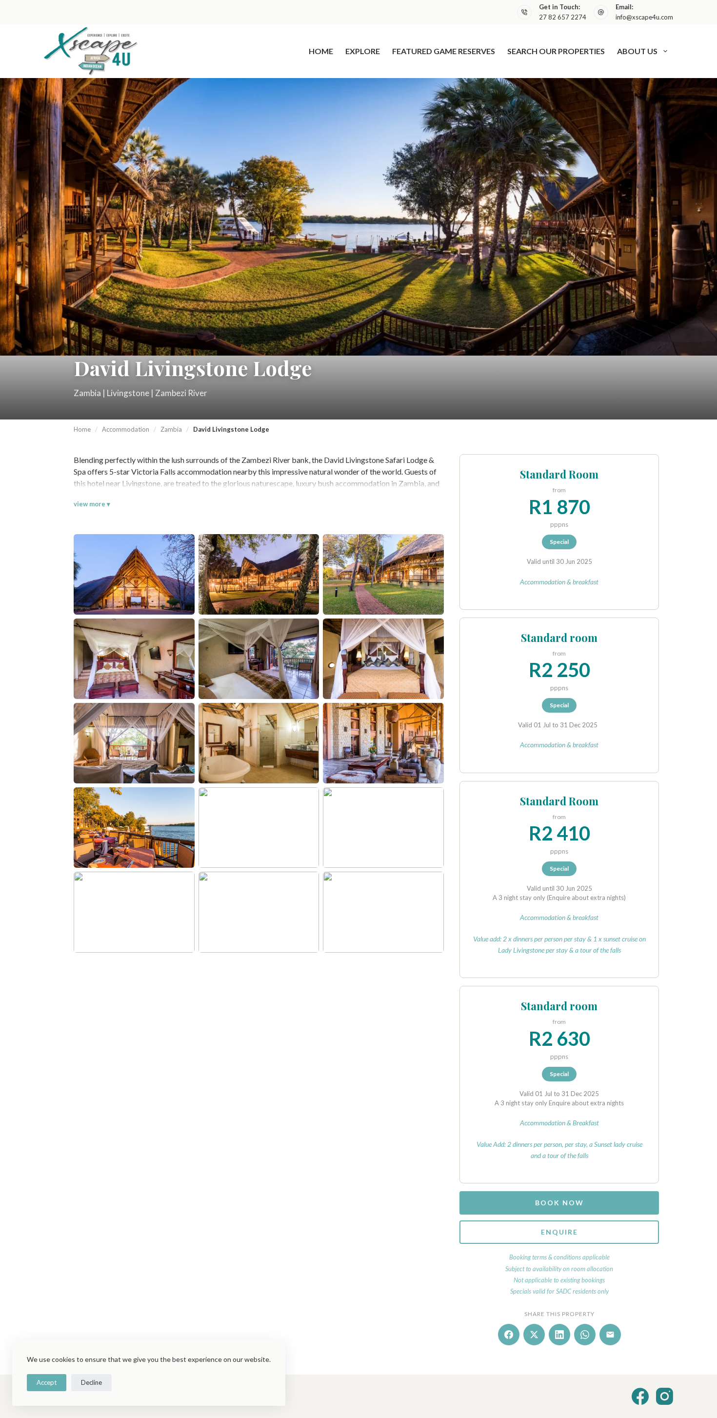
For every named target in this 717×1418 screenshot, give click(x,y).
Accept (47, 1382)
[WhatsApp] (585, 1334)
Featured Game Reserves (443, 51)
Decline (91, 1382)
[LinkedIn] (559, 1334)
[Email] (610, 1334)
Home (321, 51)
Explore (362, 51)
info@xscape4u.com (644, 17)
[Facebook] (508, 1334)
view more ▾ (92, 504)
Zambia (171, 429)
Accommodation (125, 429)
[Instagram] (664, 1396)
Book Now (559, 1202)
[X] (534, 1334)
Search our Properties (556, 51)
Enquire (559, 1232)
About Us (637, 51)
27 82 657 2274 (562, 17)
